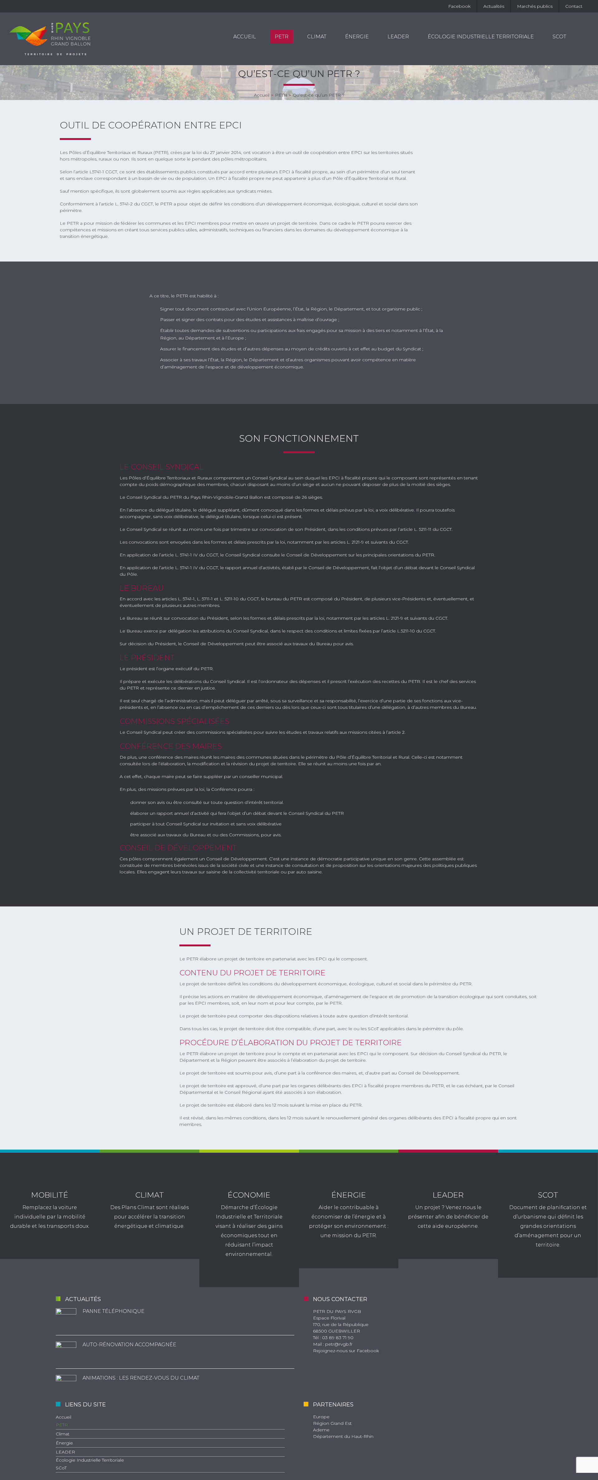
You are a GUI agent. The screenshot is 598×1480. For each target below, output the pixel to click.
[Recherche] (582, 37)
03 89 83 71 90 (338, 1337)
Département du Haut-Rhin (343, 1436)
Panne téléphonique (114, 1311)
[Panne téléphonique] (66, 1318)
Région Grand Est (332, 1423)
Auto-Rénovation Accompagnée (129, 1345)
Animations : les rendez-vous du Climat (141, 1378)
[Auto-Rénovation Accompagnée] (66, 1352)
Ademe (321, 1430)
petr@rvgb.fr (339, 1344)
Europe (321, 1417)
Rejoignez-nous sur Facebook (346, 1350)
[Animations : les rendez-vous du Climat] (66, 1385)
